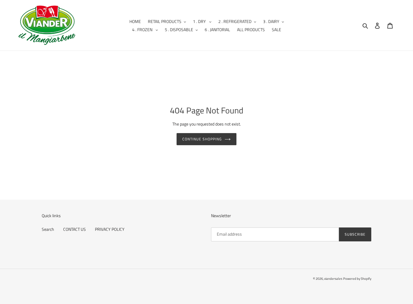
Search (48, 229)
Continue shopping (201, 139)
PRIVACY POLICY (110, 229)
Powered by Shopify (357, 278)
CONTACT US (74, 229)
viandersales (333, 278)
